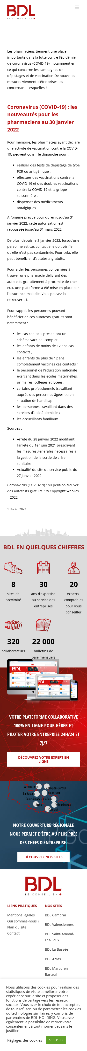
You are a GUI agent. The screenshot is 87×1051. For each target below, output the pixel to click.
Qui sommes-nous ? (23, 921)
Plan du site (16, 927)
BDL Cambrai (55, 915)
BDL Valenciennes (59, 924)
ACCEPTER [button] (56, 1040)
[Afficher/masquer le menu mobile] (77, 7)
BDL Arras (53, 959)
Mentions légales (21, 915)
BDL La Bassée (56, 949)
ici (25, 299)
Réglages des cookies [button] (24, 1040)
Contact (13, 933)
